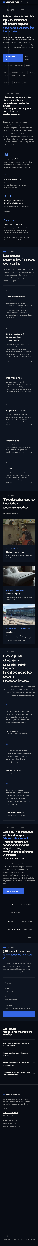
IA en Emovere (18, 1182)
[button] (28, 2)
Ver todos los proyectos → (11, 513)
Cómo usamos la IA (13, 891)
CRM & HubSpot (18, 1175)
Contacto (19, 1224)
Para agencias (19, 1211)
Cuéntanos (8, 1005)
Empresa (7, 988)
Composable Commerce (18, 1161)
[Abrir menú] (33, 2)
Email (6, 997)
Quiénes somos (18, 1204)
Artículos (19, 1217)
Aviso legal (18, 1239)
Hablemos (19, 1014)
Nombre (7, 980)
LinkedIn (19, 1231)
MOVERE (11, 2)
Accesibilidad (30, 1239)
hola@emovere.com (10, 1112)
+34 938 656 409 (8, 1116)
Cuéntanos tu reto (13, 58)
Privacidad (6, 1239)
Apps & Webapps (18, 1168)
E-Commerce (18, 1154)
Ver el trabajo (30, 58)
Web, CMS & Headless (18, 1147)
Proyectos (18, 1197)
